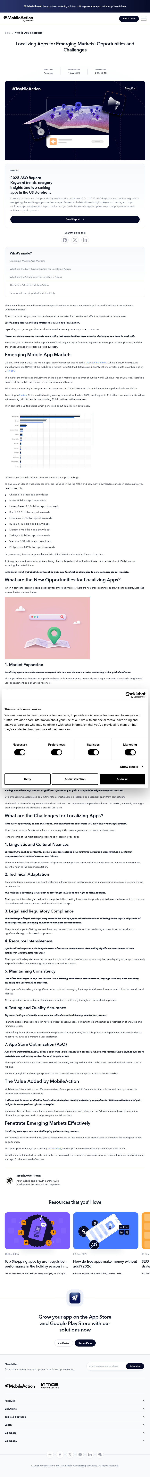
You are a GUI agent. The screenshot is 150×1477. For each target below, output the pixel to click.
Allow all (122, 779)
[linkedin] (90, 1454)
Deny (27, 779)
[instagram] (50, 1454)
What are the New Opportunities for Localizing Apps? (40, 269)
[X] (75, 240)
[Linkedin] (85, 240)
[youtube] (80, 1454)
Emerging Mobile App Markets (27, 261)
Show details (129, 766)
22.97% (11, 371)
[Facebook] (65, 240)
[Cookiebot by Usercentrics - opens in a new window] (128, 695)
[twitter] (70, 1454)
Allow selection (75, 779)
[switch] (56, 752)
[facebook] (60, 1454)
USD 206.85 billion (96, 362)
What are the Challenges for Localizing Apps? (36, 277)
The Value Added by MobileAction (29, 285)
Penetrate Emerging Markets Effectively (32, 293)
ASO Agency (54, 1148)
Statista (23, 395)
